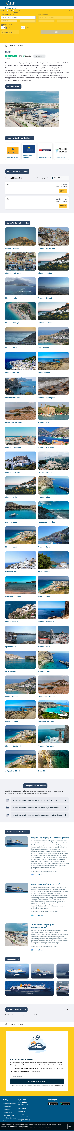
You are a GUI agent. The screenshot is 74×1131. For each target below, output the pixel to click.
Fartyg (5, 1121)
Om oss (21, 1114)
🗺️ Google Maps (37, 875)
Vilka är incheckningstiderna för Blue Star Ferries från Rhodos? (35, 800)
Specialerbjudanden (10, 1118)
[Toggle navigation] (65, 3)
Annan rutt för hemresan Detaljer (20, 11)
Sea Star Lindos (68, 993)
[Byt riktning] (37, 17)
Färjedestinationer (9, 1103)
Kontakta (21, 1111)
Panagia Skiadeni (17, 975)
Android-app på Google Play (65, 1103)
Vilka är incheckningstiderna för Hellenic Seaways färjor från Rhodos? (38, 815)
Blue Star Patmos (42, 975)
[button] (60, 178)
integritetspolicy (23, 1126)
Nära (69, 1126)
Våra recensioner (9, 1115)
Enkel (10, 11)
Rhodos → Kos (62, 184)
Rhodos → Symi (61, 199)
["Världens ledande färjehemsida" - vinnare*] (10, 3)
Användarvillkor (24, 1117)
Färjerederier (7, 1106)
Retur (4, 11)
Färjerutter (7, 1109)
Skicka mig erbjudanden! (38, 1081)
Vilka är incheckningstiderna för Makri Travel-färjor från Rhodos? (36, 808)
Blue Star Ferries (61, 187)
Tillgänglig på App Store (53, 1103)
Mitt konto (22, 1108)
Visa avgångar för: (43, 178)
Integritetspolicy (58, 1085)
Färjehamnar (7, 1112)
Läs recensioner (39, 56)
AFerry (5, 1100)
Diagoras (29, 993)
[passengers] (63, 999)
